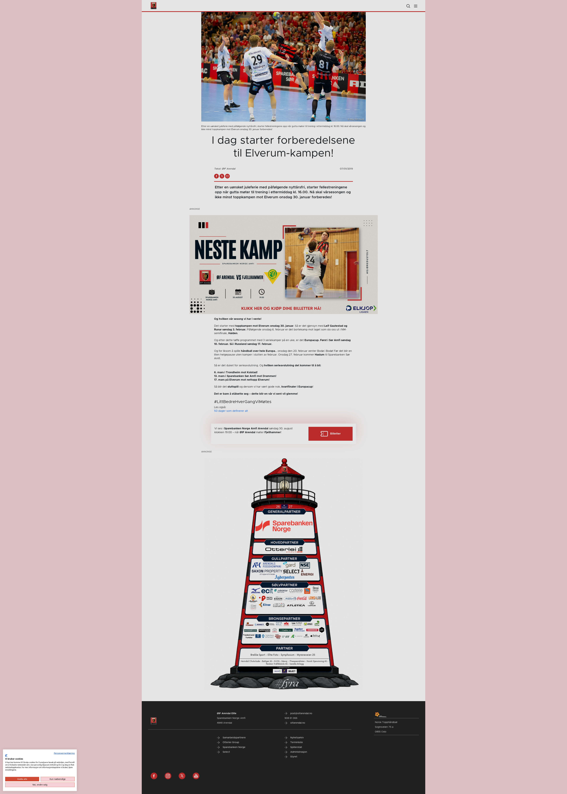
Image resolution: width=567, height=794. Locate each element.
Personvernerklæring (64, 753)
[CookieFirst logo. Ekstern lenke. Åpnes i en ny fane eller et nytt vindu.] (6, 755)
